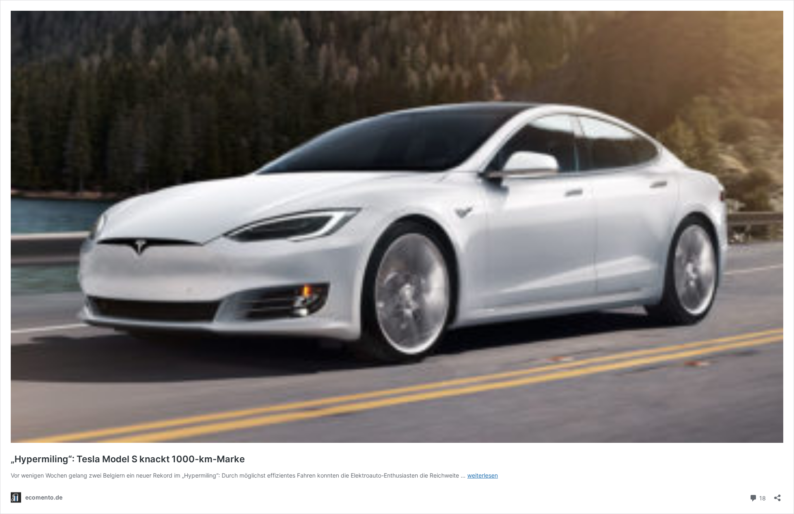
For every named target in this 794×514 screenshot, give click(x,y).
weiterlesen (482, 475)
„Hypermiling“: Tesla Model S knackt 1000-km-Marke (128, 459)
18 (762, 497)
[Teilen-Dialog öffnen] (777, 495)
